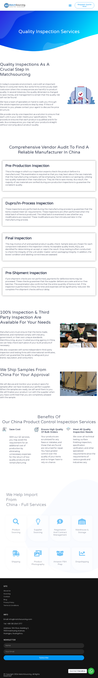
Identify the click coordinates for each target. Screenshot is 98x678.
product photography (37, 563)
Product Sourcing (16, 531)
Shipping (16, 561)
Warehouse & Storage (82, 531)
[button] (70, 5)
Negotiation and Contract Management (60, 532)
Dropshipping (82, 561)
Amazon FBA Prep (60, 563)
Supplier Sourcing (38, 531)
